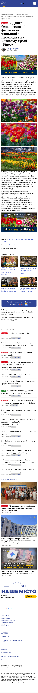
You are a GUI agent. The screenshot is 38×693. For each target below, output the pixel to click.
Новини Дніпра (7, 14)
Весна (11, 245)
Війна (13, 427)
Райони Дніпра (5, 626)
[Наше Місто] (4, 3)
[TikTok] (23, 3)
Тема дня (14, 405)
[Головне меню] (35, 3)
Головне (17, 245)
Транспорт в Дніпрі (7, 622)
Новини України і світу (8, 620)
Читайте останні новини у (19, 303)
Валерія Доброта (13, 49)
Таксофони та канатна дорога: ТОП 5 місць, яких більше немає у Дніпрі (18, 319)
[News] (21, 3)
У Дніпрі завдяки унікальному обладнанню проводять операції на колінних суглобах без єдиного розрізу (17, 312)
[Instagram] (18, 3)
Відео (11, 239)
